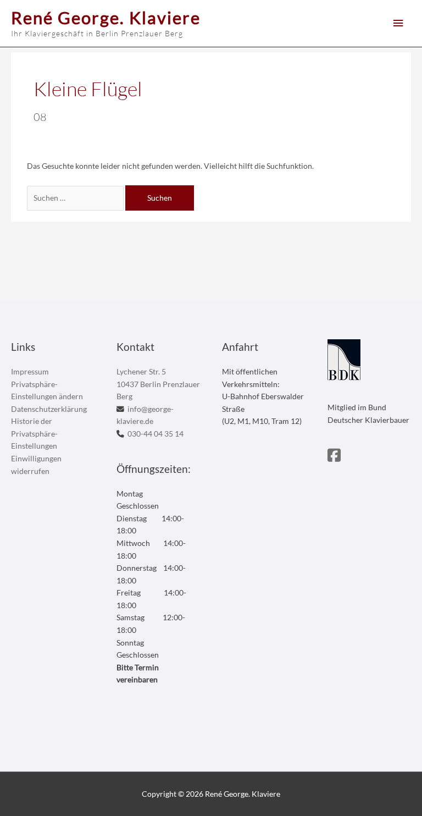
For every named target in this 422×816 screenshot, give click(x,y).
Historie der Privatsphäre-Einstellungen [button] (34, 433)
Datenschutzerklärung (49, 408)
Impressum (30, 371)
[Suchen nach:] (76, 197)
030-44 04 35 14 (155, 433)
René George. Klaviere (106, 17)
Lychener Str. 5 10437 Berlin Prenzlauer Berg (158, 384)
